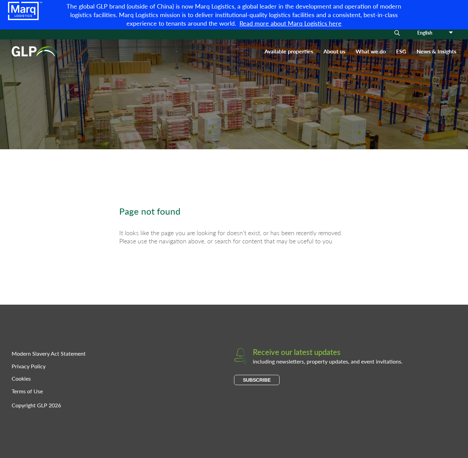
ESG (401, 51)
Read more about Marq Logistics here (290, 23)
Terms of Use (27, 391)
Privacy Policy (29, 366)
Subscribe (257, 380)
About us (334, 51)
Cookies (21, 378)
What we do (371, 51)
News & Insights (436, 51)
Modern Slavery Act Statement (49, 353)
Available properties (288, 51)
